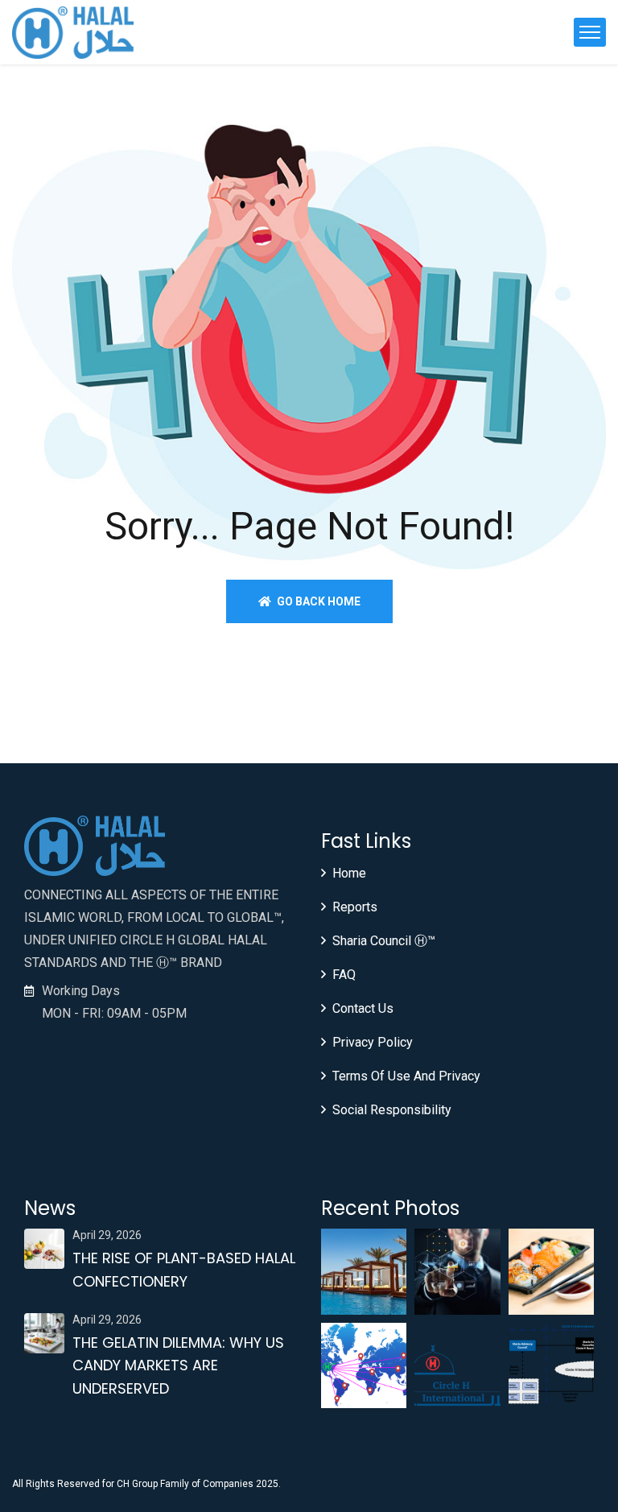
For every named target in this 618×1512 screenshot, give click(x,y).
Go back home (317, 601)
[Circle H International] (73, 33)
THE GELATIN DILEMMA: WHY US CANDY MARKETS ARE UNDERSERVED (178, 1365)
